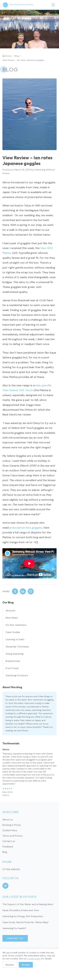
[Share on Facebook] (15, 591)
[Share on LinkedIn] (23, 591)
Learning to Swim (15, 639)
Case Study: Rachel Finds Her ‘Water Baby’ (25, 922)
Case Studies (13, 632)
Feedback (7, 846)
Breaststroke (13, 661)
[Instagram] (31, 591)
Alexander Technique (17, 646)
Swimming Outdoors (17, 675)
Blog (17, 56)
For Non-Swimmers (16, 625)
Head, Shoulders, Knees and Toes (20, 910)
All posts (10, 610)
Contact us (8, 841)
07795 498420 (11, 869)
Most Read (12, 617)
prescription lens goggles (25, 527)
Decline (10, 964)
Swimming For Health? (14, 928)
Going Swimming (14, 653)
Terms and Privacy (12, 835)
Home (8, 56)
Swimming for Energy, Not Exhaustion (22, 916)
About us (7, 819)
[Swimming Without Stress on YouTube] (5, 886)
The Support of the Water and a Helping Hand (27, 904)
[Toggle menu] (53, 5)
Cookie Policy (9, 830)
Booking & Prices (11, 825)
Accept (26, 964)
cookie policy (34, 958)
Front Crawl (12, 668)
